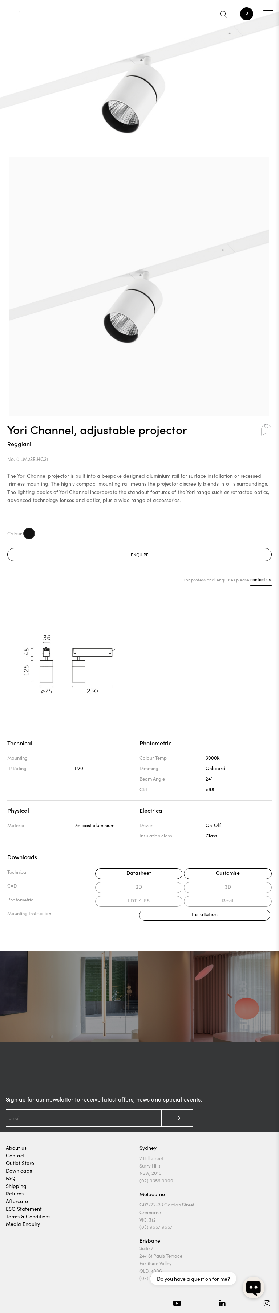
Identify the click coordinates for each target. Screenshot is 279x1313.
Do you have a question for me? (193, 1278)
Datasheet (138, 872)
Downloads (19, 1170)
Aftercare (17, 1201)
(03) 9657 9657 (156, 1227)
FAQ (10, 1178)
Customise (228, 872)
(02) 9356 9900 (156, 1180)
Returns (15, 1193)
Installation (205, 914)
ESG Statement (24, 1208)
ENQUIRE (140, 554)
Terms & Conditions (28, 1216)
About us (16, 1147)
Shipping (16, 1185)
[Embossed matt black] (29, 533)
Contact (15, 1155)
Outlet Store (20, 1163)
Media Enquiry (23, 1224)
